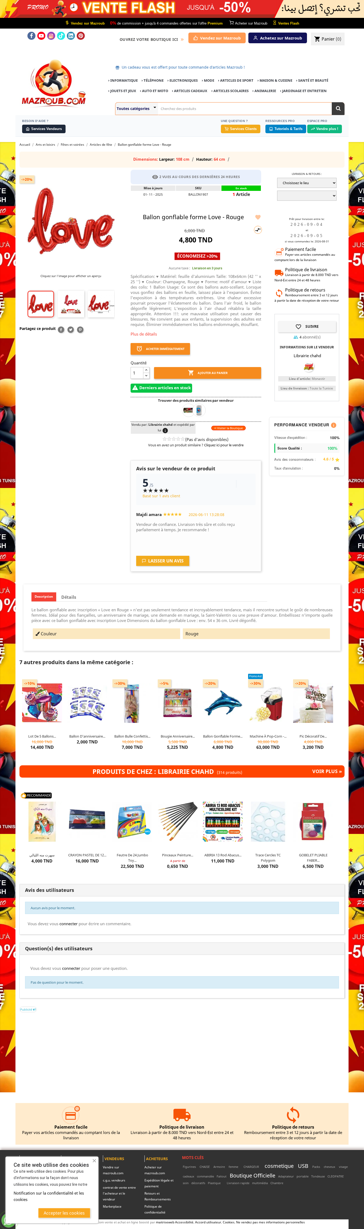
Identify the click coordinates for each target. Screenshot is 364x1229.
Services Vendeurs (46, 129)
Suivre (307, 327)
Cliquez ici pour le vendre (224, 445)
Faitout (222, 1176)
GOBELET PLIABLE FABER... (313, 858)
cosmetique (279, 1165)
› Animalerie (264, 90)
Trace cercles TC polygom (268, 858)
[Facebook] (31, 36)
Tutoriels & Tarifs (288, 129)
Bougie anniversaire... (178, 736)
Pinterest (80, 329)
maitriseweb (165, 1222)
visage (343, 1167)
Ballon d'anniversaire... (87, 736)
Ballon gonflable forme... (222, 736)
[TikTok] (61, 36)
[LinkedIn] (71, 36)
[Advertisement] (179, 1049)
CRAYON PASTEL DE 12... (87, 855)
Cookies (228, 1222)
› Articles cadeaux (189, 90)
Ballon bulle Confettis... (132, 736)
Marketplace (112, 1206)
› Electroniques (182, 80)
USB (303, 1165)
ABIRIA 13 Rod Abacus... (222, 855)
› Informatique (123, 80)
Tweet (70, 329)
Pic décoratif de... (313, 736)
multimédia (260, 1183)
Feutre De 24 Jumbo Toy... (132, 858)
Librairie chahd (307, 355)
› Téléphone (152, 80)
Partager (61, 329)
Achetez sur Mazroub (281, 38)
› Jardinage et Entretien (303, 90)
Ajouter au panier (208, 372)
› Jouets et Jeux (122, 90)
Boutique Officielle (252, 1175)
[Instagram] (51, 36)
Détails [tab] (68, 597)
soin (186, 1183)
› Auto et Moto (154, 90)
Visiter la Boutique (229, 428)
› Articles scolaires (230, 90)
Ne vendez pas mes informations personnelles (270, 1222)
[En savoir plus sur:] (241, 1166)
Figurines (189, 1167)
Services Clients (243, 129)
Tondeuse (318, 1176)
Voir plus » (327, 771)
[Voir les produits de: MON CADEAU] (201, 409)
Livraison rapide (238, 1183)
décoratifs (198, 1183)
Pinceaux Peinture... (177, 855)
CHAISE (205, 1167)
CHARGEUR (251, 1167)
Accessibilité (184, 1222)
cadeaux (188, 1176)
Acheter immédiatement (160, 348)
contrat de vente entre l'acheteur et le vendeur (119, 1193)
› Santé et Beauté (312, 80)
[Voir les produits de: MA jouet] (191, 409)
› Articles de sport (235, 80)
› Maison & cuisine (274, 80)
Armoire (219, 1167)
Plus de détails (144, 334)
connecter (68, 923)
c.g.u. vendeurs (114, 1180)
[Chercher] (338, 108)
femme (233, 1167)
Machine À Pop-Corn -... (268, 736)
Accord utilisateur (208, 1222)
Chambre (276, 1183)
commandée (205, 1176)
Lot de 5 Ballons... (42, 736)
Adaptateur (286, 1176)
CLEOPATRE (335, 1176)
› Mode (208, 80)
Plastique (214, 1183)
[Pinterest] (81, 36)
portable (303, 1176)
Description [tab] (44, 596)
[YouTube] (41, 36)
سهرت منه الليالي (42, 855)
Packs (316, 1167)
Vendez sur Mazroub (220, 38)
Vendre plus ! (327, 129)
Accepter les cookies (64, 1213)
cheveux (329, 1167)
